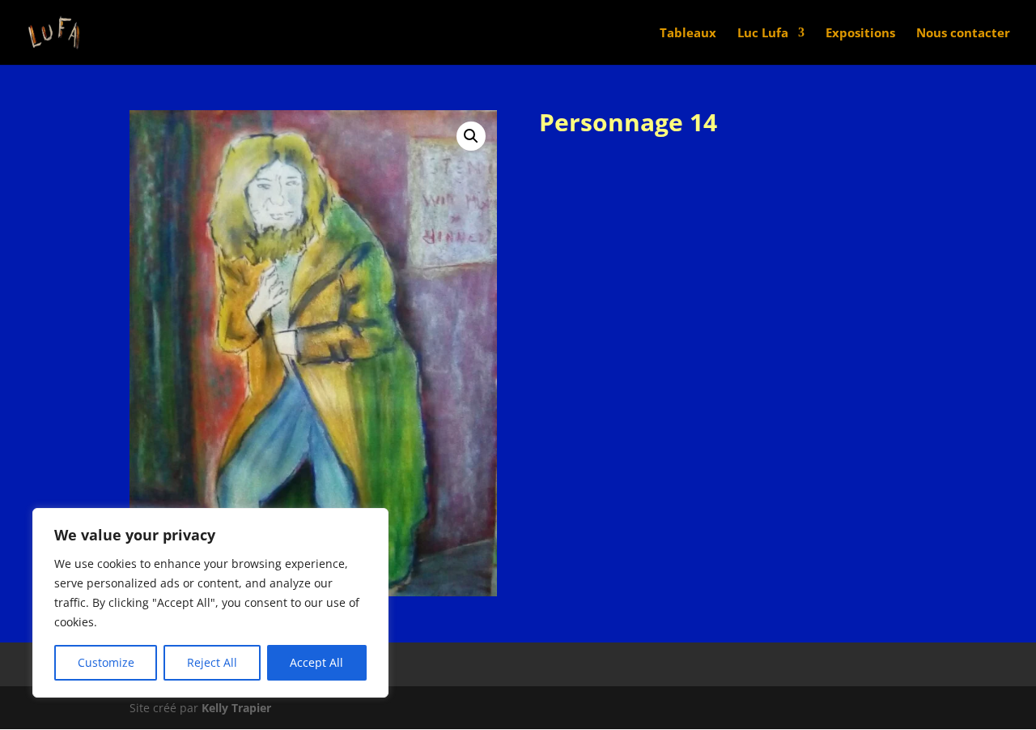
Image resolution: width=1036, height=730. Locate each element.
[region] (210, 603)
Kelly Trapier (236, 707)
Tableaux (688, 34)
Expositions (860, 34)
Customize (106, 662)
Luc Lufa (762, 34)
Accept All (316, 662)
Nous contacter (963, 34)
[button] (471, 136)
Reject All (212, 662)
